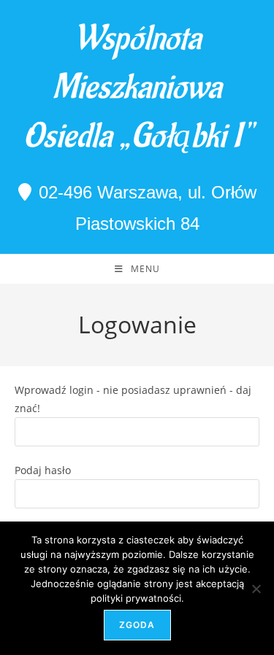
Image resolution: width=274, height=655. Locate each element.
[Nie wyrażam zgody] (255, 588)
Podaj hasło (43, 470)
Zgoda (137, 624)
